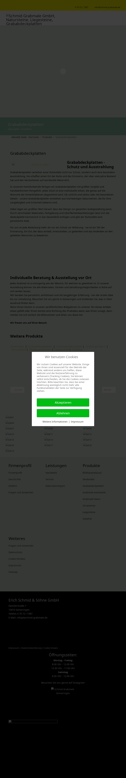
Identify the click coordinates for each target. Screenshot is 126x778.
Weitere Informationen (55, 421)
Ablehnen (63, 413)
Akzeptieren (63, 402)
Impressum (77, 421)
